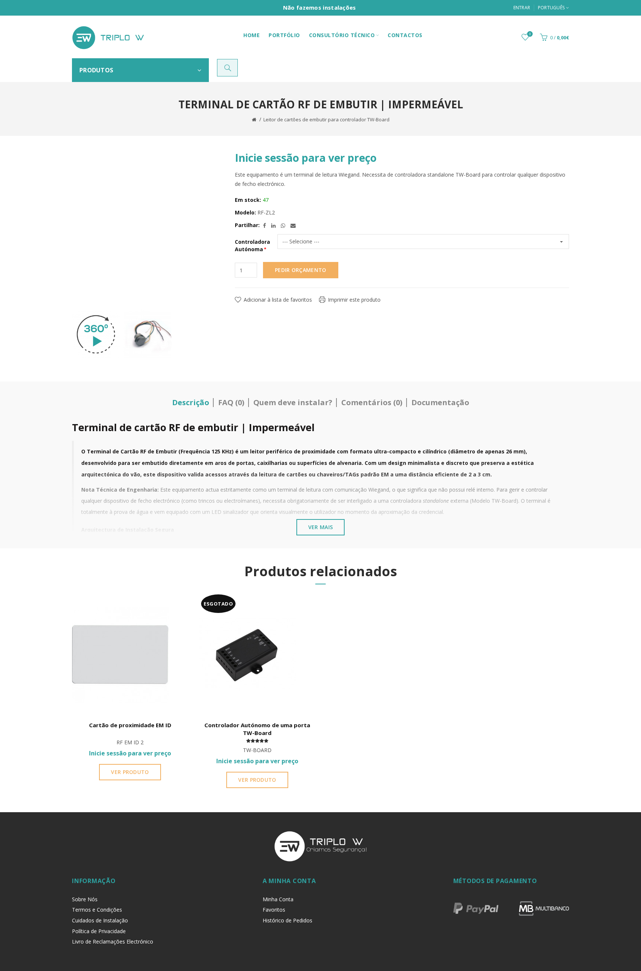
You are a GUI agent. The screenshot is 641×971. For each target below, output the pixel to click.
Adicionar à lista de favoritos (278, 299)
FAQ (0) (231, 402)
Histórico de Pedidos (287, 920)
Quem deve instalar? (292, 402)
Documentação (440, 402)
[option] (96, 334)
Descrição (190, 402)
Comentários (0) (371, 402)
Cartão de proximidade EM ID (130, 725)
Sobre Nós (85, 899)
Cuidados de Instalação (100, 920)
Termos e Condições (97, 909)
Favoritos (274, 909)
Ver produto (130, 771)
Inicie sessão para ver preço (306, 158)
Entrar (521, 7)
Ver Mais (320, 527)
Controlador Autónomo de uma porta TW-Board (257, 729)
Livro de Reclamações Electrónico (112, 941)
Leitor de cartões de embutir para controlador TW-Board (326, 119)
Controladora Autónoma (252, 245)
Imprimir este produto (354, 299)
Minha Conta (278, 899)
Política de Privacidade (99, 931)
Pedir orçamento (300, 269)
